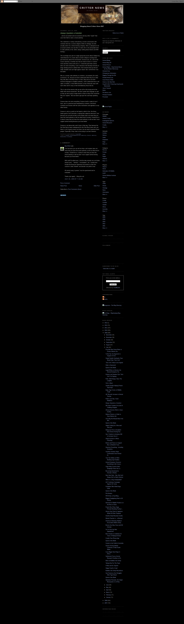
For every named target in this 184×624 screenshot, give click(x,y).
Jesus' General (107, 88)
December (109, 335)
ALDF (104, 173)
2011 (106, 327)
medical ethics (86, 135)
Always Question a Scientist (113, 403)
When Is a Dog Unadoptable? (114, 479)
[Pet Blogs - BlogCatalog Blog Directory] (113, 315)
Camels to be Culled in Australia (114, 543)
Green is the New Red (109, 82)
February (108, 595)
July (107, 347)
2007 (106, 603)
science (69, 136)
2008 (104, 219)
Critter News (92, 7)
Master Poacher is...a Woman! (114, 518)
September (109, 342)
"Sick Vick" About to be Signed (114, 362)
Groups (105, 152)
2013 (106, 322)
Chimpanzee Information (109, 73)
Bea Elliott (67, 146)
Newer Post (63, 186)
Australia (105, 209)
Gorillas (105, 133)
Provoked (105, 97)
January (108, 597)
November (109, 337)
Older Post (97, 186)
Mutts (104, 90)
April (107, 590)
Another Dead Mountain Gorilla (114, 516)
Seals (104, 137)
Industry (105, 158)
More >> (105, 127)
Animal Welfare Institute (109, 175)
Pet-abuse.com (107, 92)
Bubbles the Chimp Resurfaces (114, 570)
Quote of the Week (111, 367)
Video (104, 183)
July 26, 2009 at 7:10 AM (74, 179)
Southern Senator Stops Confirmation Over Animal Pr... (113, 453)
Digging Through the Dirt (109, 75)
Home (80, 186)
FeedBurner (117, 287)
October (108, 340)
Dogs (104, 142)
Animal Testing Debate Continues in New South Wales (113, 547)
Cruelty (104, 125)
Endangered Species (108, 120)
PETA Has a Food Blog (112, 496)
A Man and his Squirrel (112, 565)
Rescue (105, 150)
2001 (104, 226)
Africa (104, 207)
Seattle (104, 204)
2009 (104, 217)
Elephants (105, 139)
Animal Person (107, 65)
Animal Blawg (106, 60)
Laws (104, 154)
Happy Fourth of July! (112, 568)
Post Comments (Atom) (74, 189)
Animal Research (107, 122)
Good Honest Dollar (108, 79)
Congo (104, 200)
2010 (104, 221)
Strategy (105, 188)
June (107, 585)
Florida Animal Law (108, 77)
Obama (105, 166)
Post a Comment (65, 183)
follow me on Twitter (118, 33)
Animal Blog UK (107, 62)
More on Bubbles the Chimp (113, 560)
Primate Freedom (107, 94)
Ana (104, 297)
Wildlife (105, 116)
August (108, 345)
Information (106, 192)
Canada (105, 202)
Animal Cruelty (107, 118)
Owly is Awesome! (111, 365)
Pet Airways (109, 493)
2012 (104, 223)
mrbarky (105, 299)
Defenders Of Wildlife (108, 171)
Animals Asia (106, 71)
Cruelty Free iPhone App (112, 538)
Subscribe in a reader (109, 268)
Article (104, 185)
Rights (104, 156)
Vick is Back (109, 383)
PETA (104, 169)
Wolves (105, 135)
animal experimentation (73, 135)
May (107, 587)
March (108, 592)
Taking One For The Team (113, 563)
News (104, 190)
